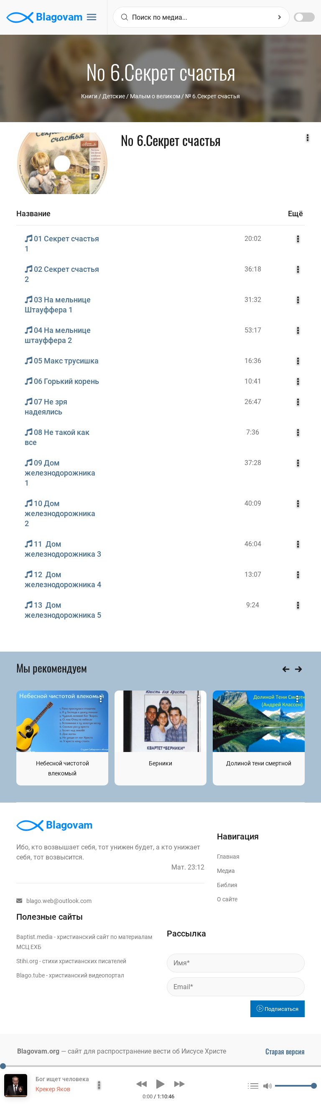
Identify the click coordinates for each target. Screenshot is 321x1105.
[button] (141, 1084)
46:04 (253, 544)
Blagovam (58, 17)
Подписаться (280, 1009)
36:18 (253, 269)
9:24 (252, 605)
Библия (227, 885)
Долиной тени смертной (258, 763)
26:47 (253, 402)
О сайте (227, 899)
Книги (89, 96)
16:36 (253, 361)
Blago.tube (30, 975)
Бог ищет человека (62, 1079)
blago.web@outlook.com (59, 901)
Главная (228, 856)
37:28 (253, 463)
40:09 (253, 503)
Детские (113, 96)
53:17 (253, 330)
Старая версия (285, 1051)
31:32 (253, 300)
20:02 (253, 239)
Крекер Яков (53, 1089)
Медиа (226, 870)
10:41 (253, 381)
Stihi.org (27, 961)
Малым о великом (155, 96)
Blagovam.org (38, 1051)
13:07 (253, 574)
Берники (160, 763)
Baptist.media (34, 937)
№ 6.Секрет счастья (212, 96)
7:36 (252, 432)
